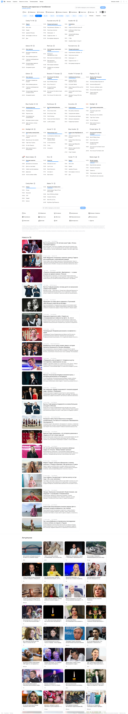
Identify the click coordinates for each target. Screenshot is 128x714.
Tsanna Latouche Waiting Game (94, 93)
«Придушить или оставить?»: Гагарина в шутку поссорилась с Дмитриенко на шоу (58, 361)
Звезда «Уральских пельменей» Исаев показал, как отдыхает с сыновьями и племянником (60, 492)
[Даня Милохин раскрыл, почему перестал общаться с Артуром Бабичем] (96, 679)
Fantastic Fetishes (51, 197)
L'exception (50, 148)
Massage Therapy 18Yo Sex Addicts (75, 96)
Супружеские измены (74, 113)
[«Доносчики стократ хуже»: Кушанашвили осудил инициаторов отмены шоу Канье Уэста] (75, 658)
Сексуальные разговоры (75, 116)
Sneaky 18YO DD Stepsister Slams (73, 81)
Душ (27, 38)
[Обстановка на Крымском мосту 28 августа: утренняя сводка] (32, 551)
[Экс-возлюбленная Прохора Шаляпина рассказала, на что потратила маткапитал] (53, 573)
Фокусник (28, 192)
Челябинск (70, 230)
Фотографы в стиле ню (31, 35)
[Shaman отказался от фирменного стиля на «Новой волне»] (53, 679)
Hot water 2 (50, 171)
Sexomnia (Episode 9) (95, 84)
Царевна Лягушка (30, 32)
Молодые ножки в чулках (32, 120)
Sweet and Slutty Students (53, 119)
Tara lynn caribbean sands (96, 87)
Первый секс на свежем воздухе (53, 68)
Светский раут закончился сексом (54, 50)
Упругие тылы (29, 113)
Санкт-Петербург (42, 230)
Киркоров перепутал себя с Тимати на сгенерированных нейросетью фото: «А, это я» (58, 317)
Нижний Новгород (60, 230)
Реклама (11, 713)
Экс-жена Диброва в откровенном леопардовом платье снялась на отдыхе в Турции (59, 522)
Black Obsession (51, 169)
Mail (2, 713)
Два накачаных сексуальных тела (51, 61)
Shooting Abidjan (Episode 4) (97, 81)
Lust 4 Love (50, 166)
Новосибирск (48, 230)
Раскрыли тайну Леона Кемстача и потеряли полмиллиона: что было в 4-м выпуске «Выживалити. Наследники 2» (60, 420)
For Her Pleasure (94, 120)
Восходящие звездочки (53, 38)
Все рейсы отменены (74, 110)
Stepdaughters (29, 110)
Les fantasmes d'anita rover (53, 136)
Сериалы (98, 15)
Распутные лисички (52, 30)
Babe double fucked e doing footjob (95, 123)
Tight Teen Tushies (94, 117)
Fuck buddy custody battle (96, 107)
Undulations (72, 24)
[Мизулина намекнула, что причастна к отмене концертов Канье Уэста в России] (75, 573)
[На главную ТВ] (4, 1)
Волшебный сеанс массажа (96, 176)
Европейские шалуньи (95, 165)
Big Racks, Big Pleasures (53, 202)
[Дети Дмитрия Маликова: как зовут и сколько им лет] (32, 637)
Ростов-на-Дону (81, 230)
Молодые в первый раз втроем (31, 53)
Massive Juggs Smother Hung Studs (74, 148)
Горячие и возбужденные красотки (32, 60)
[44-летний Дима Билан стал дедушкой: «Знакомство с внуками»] (96, 637)
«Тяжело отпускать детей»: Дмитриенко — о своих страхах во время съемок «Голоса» (60, 273)
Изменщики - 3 (51, 32)
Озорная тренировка (95, 167)
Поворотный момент (52, 24)
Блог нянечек (29, 49)
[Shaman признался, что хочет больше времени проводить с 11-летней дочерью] (75, 594)
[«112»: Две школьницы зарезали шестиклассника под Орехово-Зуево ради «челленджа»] (53, 615)
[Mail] (2, 1)
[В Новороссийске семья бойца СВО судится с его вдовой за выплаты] (32, 658)
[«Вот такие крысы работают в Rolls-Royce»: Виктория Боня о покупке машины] (96, 658)
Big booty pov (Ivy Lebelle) (96, 114)
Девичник (28, 171)
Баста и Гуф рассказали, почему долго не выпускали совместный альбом (60, 287)
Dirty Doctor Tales (51, 113)
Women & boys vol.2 (52, 132)
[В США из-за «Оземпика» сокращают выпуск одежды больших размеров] (96, 701)
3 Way (70, 38)
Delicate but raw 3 (51, 163)
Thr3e (48, 145)
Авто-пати (28, 27)
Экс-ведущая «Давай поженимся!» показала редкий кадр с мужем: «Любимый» (60, 390)
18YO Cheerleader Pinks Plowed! (74, 136)
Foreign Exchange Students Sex (51, 87)
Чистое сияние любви (31, 174)
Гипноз (27, 187)
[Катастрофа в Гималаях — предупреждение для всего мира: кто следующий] (96, 551)
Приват (28, 24)
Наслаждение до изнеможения (30, 117)
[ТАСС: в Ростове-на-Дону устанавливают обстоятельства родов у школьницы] (53, 551)
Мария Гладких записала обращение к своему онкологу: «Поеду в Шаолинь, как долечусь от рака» (60, 463)
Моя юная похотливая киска (54, 58)
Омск (74, 230)
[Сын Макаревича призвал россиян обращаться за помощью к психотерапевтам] (96, 573)
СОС (27, 195)
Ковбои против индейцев (32, 169)
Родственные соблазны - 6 (53, 27)
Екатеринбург (54, 230)
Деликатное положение (32, 163)
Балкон (28, 201)
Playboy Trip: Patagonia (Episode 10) (96, 77)
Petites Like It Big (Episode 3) (76, 132)
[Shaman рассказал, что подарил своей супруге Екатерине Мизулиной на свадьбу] (53, 658)
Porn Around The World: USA (54, 95)
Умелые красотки (30, 107)
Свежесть (92, 170)
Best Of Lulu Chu (51, 199)
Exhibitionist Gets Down (74, 77)
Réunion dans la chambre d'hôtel (51, 139)
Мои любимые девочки (31, 56)
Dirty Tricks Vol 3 (51, 84)
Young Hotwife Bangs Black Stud (74, 35)
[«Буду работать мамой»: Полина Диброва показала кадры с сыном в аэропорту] (53, 594)
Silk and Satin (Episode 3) (96, 89)
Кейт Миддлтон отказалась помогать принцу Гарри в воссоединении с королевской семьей (60, 258)
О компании (6, 713)
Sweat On (49, 160)
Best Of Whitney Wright (52, 194)
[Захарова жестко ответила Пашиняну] (96, 594)
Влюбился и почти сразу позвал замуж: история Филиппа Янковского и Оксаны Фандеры (59, 346)
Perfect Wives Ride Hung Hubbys (75, 140)
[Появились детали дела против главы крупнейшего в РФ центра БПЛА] (32, 594)
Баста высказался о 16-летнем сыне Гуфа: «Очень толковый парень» (59, 243)
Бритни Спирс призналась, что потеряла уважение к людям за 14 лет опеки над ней (60, 434)
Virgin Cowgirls (72, 152)
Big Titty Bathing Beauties (53, 107)
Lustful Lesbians (51, 121)
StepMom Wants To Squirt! (75, 41)
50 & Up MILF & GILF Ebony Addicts (75, 92)
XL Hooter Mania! (73, 84)
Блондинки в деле (30, 67)
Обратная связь (122, 713)
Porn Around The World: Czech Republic (54, 92)
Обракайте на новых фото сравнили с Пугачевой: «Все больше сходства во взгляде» (59, 302)
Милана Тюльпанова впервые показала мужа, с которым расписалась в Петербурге (58, 375)
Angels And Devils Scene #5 (75, 27)
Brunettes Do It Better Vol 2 (53, 187)
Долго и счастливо (30, 166)
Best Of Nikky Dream (52, 81)
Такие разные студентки (96, 173)
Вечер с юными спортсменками (94, 161)
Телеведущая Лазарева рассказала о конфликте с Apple (59, 331)
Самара (76, 230)
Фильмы (91, 15)
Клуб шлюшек (72, 107)
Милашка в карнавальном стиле (52, 54)
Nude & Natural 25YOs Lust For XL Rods (76, 87)
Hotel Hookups (50, 116)
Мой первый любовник (52, 64)
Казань (66, 230)
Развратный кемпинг (74, 121)
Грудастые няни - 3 (52, 35)
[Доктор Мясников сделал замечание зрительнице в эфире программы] (32, 679)
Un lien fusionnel (51, 142)
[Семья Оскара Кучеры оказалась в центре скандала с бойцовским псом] (32, 573)
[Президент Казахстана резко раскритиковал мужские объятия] (75, 637)
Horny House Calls (51, 110)
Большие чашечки (30, 160)
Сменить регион (26, 8)
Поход (27, 190)
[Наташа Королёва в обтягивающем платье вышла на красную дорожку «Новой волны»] (75, 615)
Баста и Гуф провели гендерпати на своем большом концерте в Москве (60, 405)
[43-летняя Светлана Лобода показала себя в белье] (32, 701)
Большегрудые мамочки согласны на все (32, 64)
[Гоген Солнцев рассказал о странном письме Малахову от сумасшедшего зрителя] (96, 615)
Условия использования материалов (111, 713)
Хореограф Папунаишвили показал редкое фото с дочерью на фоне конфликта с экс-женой (59, 507)
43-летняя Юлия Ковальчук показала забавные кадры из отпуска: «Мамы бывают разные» (58, 449)
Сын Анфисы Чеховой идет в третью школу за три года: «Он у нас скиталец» (59, 478)
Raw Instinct (50, 174)
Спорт (104, 15)
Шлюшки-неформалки (74, 119)
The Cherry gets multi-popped (95, 111)
